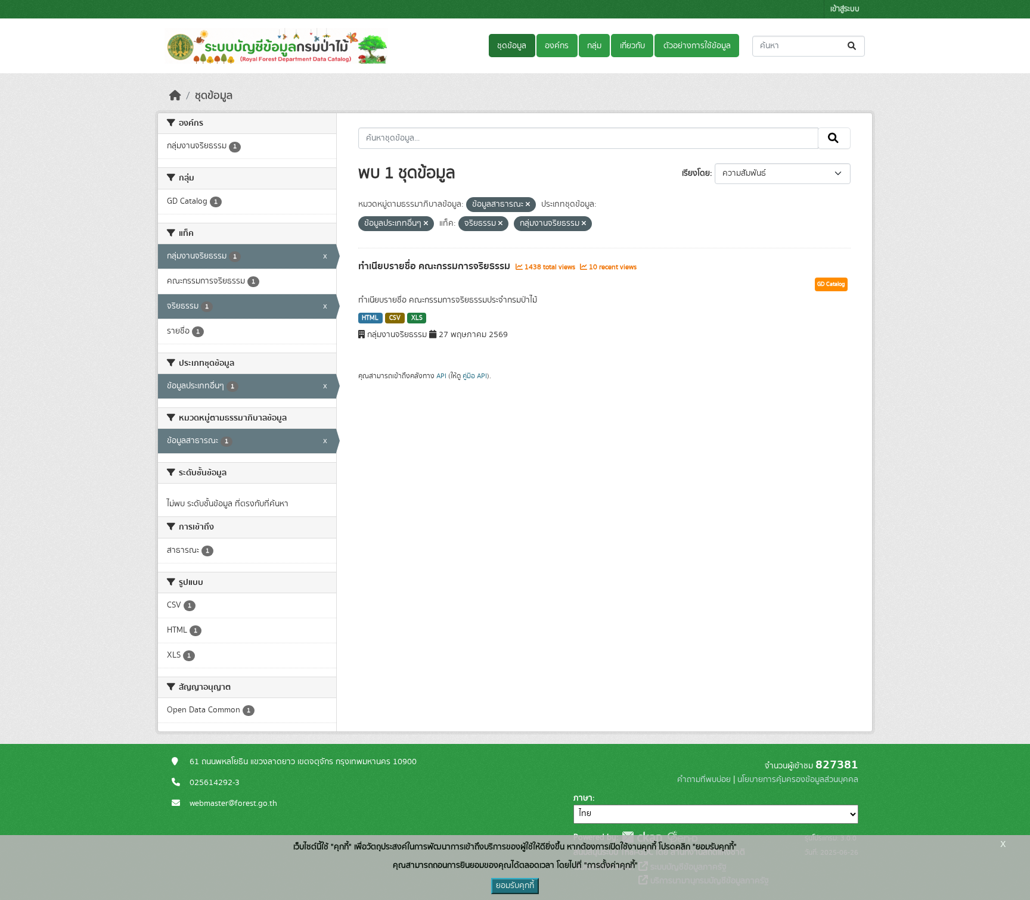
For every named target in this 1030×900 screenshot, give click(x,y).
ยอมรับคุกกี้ (515, 886)
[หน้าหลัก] (175, 96)
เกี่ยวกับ (632, 46)
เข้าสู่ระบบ (845, 9)
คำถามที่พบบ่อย (704, 780)
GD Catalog (831, 284)
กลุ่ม (594, 46)
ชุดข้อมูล (511, 46)
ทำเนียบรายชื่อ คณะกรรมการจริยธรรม (435, 266)
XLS (417, 318)
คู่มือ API (475, 375)
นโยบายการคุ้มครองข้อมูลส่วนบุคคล (797, 780)
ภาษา (582, 798)
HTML (370, 318)
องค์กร (557, 46)
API (441, 375)
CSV (395, 318)
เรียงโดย (696, 173)
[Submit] (852, 46)
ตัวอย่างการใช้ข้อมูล (697, 46)
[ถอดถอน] (528, 205)
